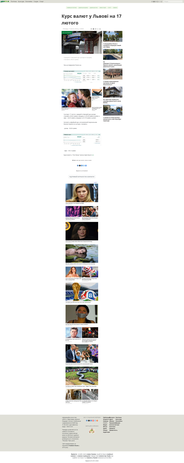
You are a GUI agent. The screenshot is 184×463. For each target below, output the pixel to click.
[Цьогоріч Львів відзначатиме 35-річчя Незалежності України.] (112, 74)
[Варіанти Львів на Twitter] (154, 1)
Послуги (112, 417)
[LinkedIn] (95, 29)
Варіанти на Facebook (82, 171)
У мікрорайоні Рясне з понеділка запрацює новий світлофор (112, 45)
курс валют (81, 160)
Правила (112, 428)
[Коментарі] (100, 29)
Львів (77, 160)
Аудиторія (106, 432)
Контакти (112, 425)
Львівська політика (71, 7)
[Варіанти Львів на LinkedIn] (156, 1)
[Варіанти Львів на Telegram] (159, 1)
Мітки (105, 426)
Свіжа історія (103, 7)
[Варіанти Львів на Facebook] (152, 1)
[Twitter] (93, 29)
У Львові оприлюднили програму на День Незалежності (110, 83)
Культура (21, 1)
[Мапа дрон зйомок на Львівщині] (92, 431)
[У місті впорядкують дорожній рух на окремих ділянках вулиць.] (112, 110)
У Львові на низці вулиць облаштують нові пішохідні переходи (112, 119)
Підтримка (112, 423)
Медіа (105, 425)
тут (93, 155)
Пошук (105, 430)
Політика (14, 1)
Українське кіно (94, 7)
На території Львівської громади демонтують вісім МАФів (112, 101)
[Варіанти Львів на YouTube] (157, 1)
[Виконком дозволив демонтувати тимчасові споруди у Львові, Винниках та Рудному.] (112, 92)
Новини (115, 7)
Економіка (28, 1)
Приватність (113, 430)
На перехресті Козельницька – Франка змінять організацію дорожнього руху (112, 64)
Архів (105, 428)
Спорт (41, 1)
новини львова (88, 160)
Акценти (106, 419)
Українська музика (83, 7)
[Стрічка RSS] (161, 1)
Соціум (36, 1)
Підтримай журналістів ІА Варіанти (81, 177)
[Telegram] (98, 29)
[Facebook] (91, 29)
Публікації (106, 417)
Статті (109, 7)
